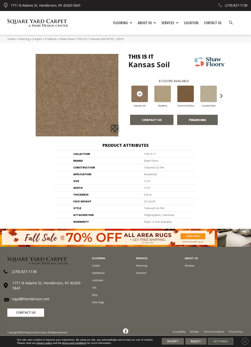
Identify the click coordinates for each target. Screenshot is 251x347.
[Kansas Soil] (139, 94)
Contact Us (152, 120)
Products (51, 39)
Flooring (24, 39)
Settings (221, 341)
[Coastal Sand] (208, 94)
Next (221, 90)
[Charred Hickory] (185, 94)
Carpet (37, 39)
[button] (25, 313)
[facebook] (126, 331)
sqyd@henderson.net (30, 298)
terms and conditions (74, 343)
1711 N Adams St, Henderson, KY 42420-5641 (46, 5)
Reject (196, 341)
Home (12, 39)
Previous (126, 90)
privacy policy (44, 343)
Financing (197, 120)
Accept (172, 341)
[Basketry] (162, 94)
